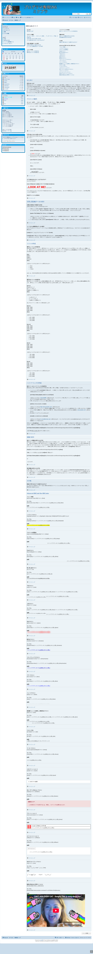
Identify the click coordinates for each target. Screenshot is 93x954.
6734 (22, 98)
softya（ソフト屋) (8, 97)
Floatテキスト (62, 51)
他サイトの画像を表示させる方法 (66, 36)
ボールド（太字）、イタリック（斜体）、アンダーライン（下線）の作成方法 (42, 36)
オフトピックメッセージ (64, 72)
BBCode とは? (30, 31)
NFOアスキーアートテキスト (66, 73)
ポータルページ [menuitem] (7, 30)
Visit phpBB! (43, 397)
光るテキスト (62, 56)
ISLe (5, 100)
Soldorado (6, 85)
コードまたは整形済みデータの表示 (35, 46)
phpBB (41, 940)
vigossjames (6, 84)
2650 (22, 100)
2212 (22, 102)
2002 (22, 103)
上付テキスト (62, 55)
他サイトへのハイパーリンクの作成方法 (68, 31)
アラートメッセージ (63, 70)
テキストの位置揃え (63, 49)
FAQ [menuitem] (5, 38)
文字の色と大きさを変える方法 (34, 38)
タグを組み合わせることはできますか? (35, 40)
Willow (5, 82)
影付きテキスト (62, 58)
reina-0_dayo (7, 79)
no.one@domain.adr (45, 419)
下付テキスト (62, 53)
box (5, 103)
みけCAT (6, 98)
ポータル (11, 20)
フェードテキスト (63, 62)
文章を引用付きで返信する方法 (34, 44)
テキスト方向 (62, 65)
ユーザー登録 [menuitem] (6, 33)
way (5, 77)
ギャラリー (88, 17)
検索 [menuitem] (5, 31)
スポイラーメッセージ (64, 67)
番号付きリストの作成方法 (33, 52)
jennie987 (6, 88)
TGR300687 (6, 87)
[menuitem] (13, 17)
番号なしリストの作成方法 (33, 51)
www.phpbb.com (81, 410)
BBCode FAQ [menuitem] (7, 40)
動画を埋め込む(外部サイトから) (66, 74)
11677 (22, 97)
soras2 (5, 80)
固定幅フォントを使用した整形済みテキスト (69, 63)
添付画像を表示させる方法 (65, 37)
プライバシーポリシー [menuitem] (8, 43)
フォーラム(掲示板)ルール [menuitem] (9, 41)
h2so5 (5, 102)
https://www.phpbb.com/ (46, 407)
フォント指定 (62, 46)
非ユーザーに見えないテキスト (66, 69)
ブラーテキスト (62, 60)
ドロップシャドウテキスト (65, 59)
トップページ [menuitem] (6, 28)
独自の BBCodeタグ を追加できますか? (68, 42)
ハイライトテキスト (63, 48)
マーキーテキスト (63, 66)
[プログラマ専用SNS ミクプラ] (31, 9)
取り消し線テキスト (63, 52)
